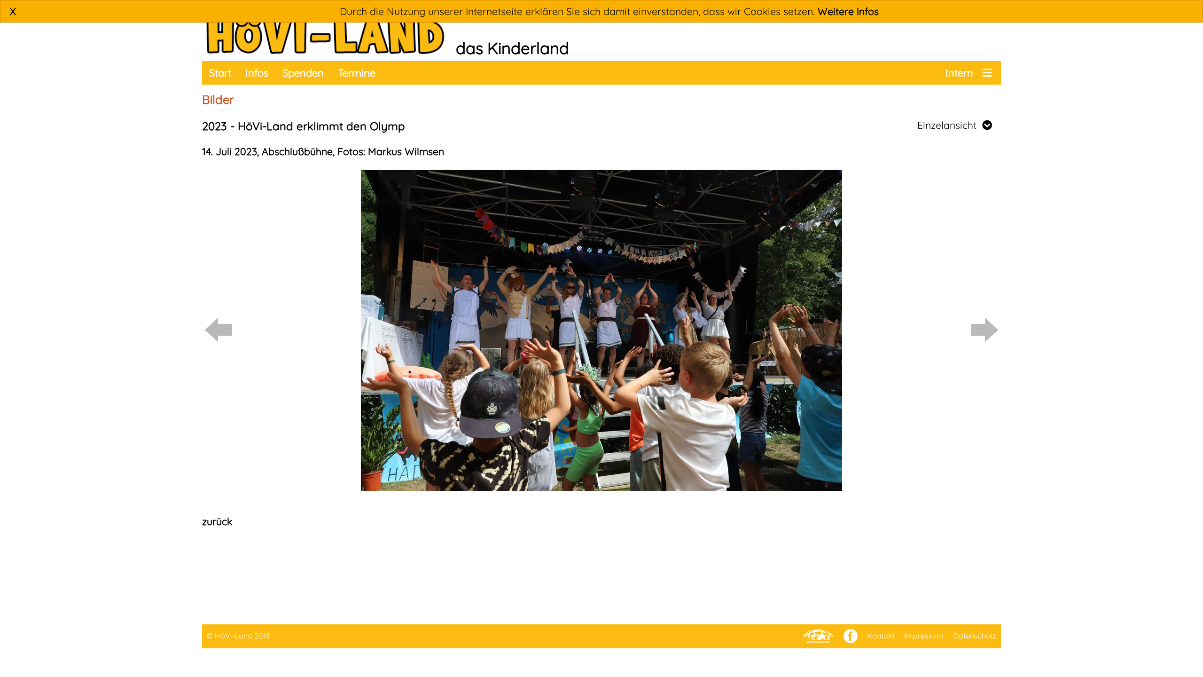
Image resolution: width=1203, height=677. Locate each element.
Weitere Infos (848, 11)
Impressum (924, 635)
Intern (959, 72)
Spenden (303, 72)
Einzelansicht (949, 125)
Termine (356, 72)
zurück (217, 521)
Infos (256, 72)
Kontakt (881, 635)
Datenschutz (974, 635)
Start (220, 72)
